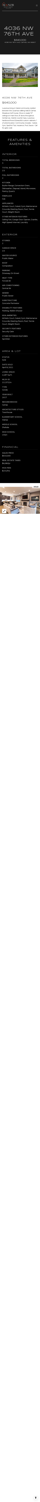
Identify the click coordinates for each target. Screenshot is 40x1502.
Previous (5, 522)
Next (12, 522)
